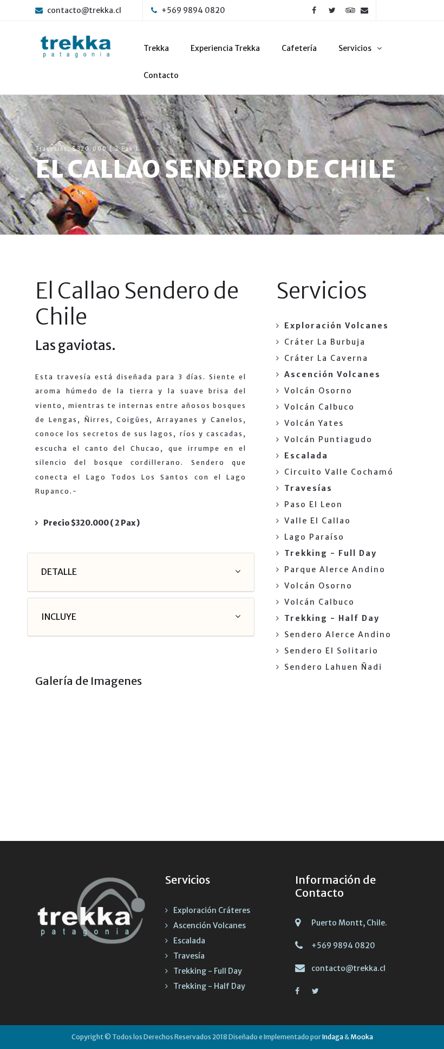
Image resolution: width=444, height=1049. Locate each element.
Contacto (161, 75)
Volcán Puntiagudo (328, 439)
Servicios (354, 48)
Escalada (189, 941)
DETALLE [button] (59, 571)
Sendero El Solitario (331, 651)
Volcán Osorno (318, 391)
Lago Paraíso (314, 537)
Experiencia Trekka (225, 48)
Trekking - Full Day (207, 971)
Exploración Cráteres (211, 910)
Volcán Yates (314, 423)
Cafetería (299, 48)
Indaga (332, 1037)
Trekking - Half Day (209, 986)
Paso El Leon (313, 504)
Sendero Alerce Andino (337, 634)
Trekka (156, 48)
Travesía (189, 956)
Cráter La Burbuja (324, 342)
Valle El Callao (317, 521)
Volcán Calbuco (319, 407)
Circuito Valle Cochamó (339, 472)
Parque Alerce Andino (335, 569)
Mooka (361, 1037)
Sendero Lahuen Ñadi (333, 667)
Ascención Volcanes (209, 925)
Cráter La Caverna (326, 358)
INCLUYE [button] (58, 616)
